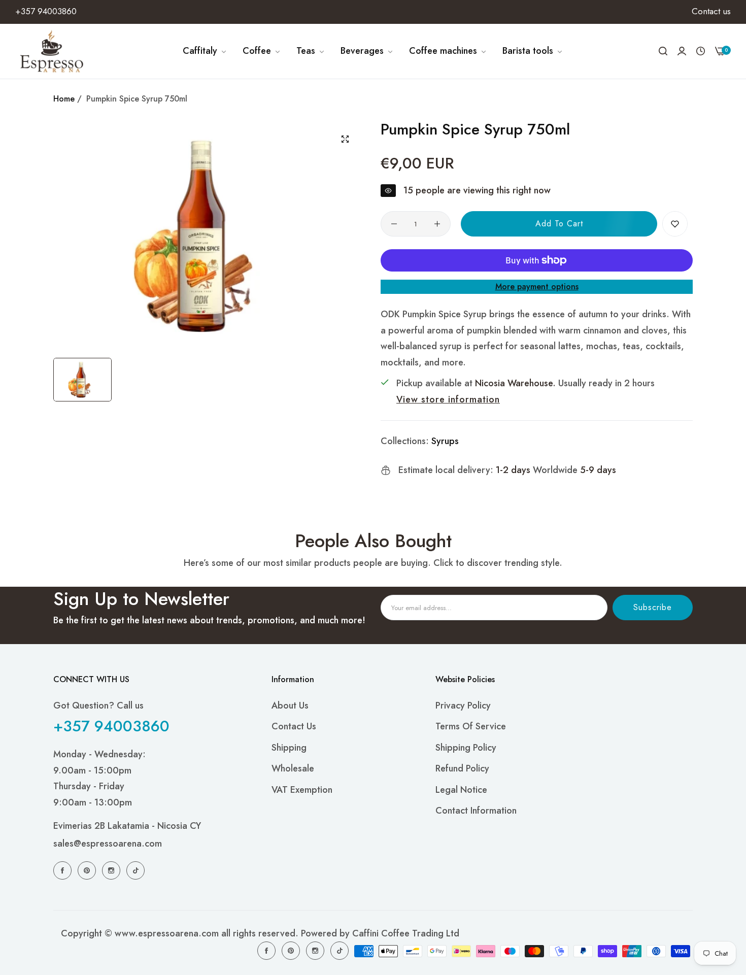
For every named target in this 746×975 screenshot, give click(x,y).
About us (290, 705)
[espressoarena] (52, 51)
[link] (205, 51)
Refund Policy (462, 768)
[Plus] (437, 224)
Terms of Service (470, 726)
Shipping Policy (465, 747)
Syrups (445, 441)
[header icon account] (681, 51)
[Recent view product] (700, 51)
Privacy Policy (463, 705)
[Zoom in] (345, 139)
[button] (675, 224)
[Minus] (394, 224)
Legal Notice (461, 789)
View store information (448, 399)
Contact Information (476, 810)
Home (64, 99)
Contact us (294, 726)
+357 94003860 (111, 726)
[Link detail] (64, 870)
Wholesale (293, 768)
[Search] (663, 51)
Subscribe (652, 607)
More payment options (537, 286)
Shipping (289, 747)
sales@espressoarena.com (107, 843)
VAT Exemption (302, 789)
